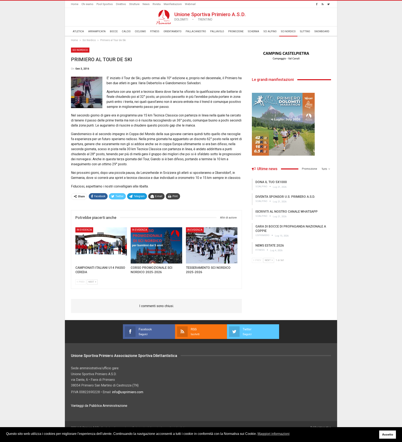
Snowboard (321, 31)
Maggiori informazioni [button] (274, 434)
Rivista (157, 4)
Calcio (126, 31)
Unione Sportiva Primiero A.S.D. (210, 16)
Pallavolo (217, 31)
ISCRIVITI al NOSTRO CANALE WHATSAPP (286, 211)
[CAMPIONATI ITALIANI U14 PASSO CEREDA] (101, 245)
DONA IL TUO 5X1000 (271, 182)
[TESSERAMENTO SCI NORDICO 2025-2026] (211, 245)
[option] (291, 56)
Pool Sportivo (105, 4)
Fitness (154, 31)
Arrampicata (97, 31)
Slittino (305, 31)
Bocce (114, 31)
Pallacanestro (196, 31)
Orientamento (173, 31)
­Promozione (236, 31)
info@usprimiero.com (127, 392)
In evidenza (84, 229)
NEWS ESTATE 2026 (269, 245)
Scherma (253, 31)
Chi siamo (87, 4)
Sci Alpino (270, 31)
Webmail (190, 4)
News (146, 4)
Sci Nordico (288, 31)
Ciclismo (140, 31)
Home (74, 4)
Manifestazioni (173, 4)
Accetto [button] (387, 434)
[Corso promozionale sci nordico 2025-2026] (156, 245)
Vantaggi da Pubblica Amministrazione (99, 406)
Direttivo (121, 4)
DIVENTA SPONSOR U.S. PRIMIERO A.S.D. (285, 197)
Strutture (134, 4)
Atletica (78, 31)
